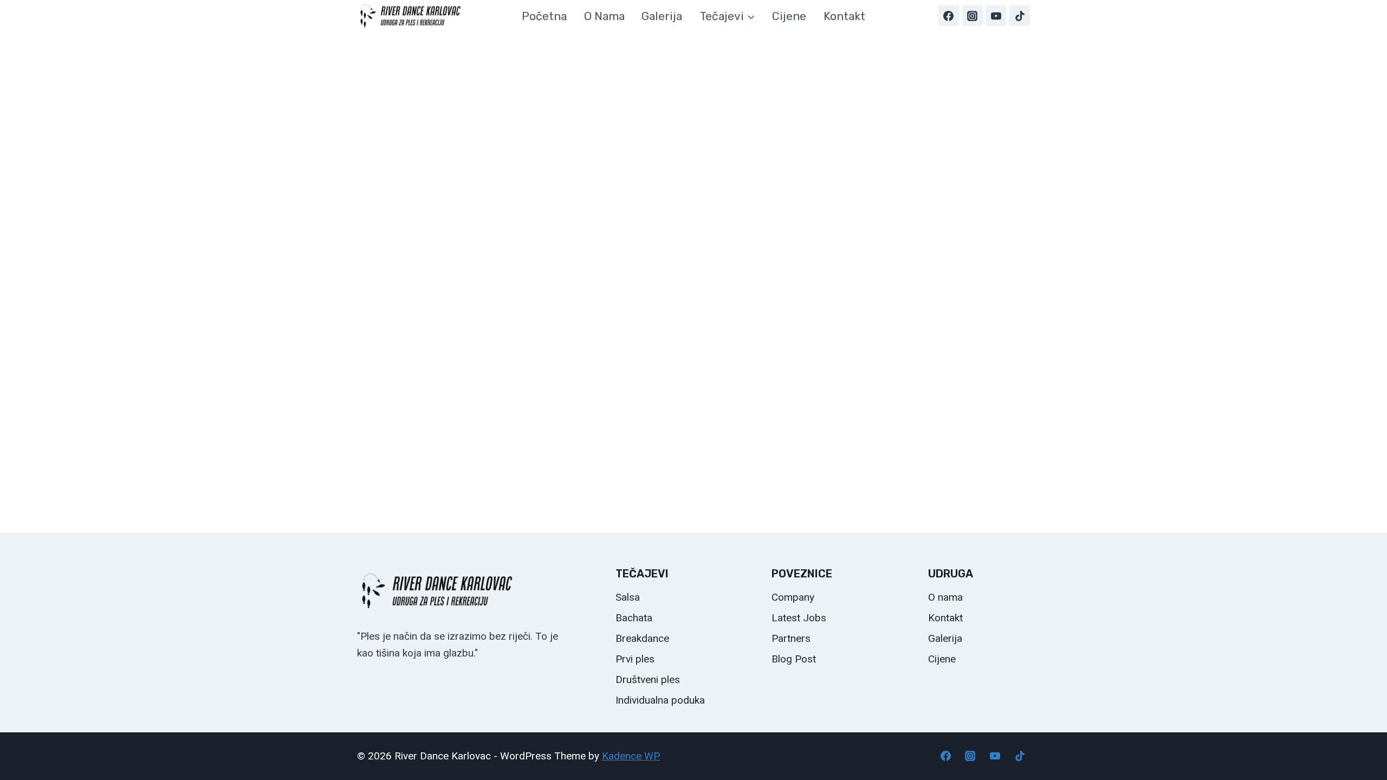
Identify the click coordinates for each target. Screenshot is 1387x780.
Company (793, 597)
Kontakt (844, 16)
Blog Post (794, 659)
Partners (791, 638)
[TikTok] (1019, 15)
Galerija (661, 16)
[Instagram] (972, 15)
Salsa (627, 597)
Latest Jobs (799, 618)
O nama (604, 16)
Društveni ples (647, 679)
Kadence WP (631, 756)
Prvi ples (634, 659)
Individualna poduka (660, 700)
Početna (544, 16)
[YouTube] (996, 15)
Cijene (789, 16)
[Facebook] (948, 15)
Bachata (633, 618)
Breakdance (642, 638)
